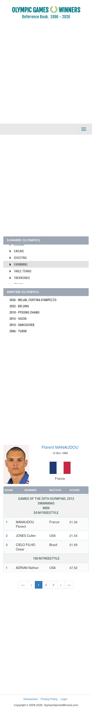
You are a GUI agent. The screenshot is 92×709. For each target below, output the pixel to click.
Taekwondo (22, 278)
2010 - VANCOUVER (21, 325)
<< (23, 585)
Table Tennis (22, 271)
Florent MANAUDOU (60, 447)
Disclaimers (30, 699)
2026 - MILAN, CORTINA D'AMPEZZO (32, 300)
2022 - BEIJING (19, 306)
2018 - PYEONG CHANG (24, 312)
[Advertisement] (46, 74)
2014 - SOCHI (18, 318)
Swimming (20, 264)
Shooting (20, 258)
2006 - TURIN (18, 331)
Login (64, 699)
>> (69, 585)
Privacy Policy (49, 699)
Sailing (19, 251)
